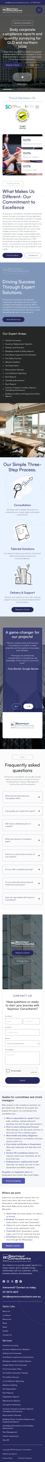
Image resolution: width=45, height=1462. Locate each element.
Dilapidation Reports (11, 1397)
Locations (7, 1315)
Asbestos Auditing (10, 1385)
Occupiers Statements (12, 1405)
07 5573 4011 (35, 2)
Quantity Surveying (10, 1345)
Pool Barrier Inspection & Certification (18, 1357)
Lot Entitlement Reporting (13, 1381)
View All (6, 1440)
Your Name (8, 1016)
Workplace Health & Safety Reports (17, 1361)
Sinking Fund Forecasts (12, 1353)
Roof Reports (8, 1393)
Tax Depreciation (9, 1389)
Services (7, 1038)
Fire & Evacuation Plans (12, 1369)
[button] (9, 89)
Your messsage (9, 1049)
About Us (6, 1311)
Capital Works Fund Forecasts (15, 1365)
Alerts (5, 1327)
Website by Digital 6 (10, 1454)
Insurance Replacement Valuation (16, 1349)
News (5, 1323)
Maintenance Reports (11, 1401)
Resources (7, 1319)
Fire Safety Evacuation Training (15, 1373)
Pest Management (10, 1432)
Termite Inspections (11, 1436)
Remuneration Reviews (12, 1415)
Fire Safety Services (11, 1377)
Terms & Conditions (25, 1458)
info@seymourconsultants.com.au (17, 2)
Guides (5, 1331)
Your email (8, 1027)
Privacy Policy (7, 1458)
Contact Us (7, 1335)
